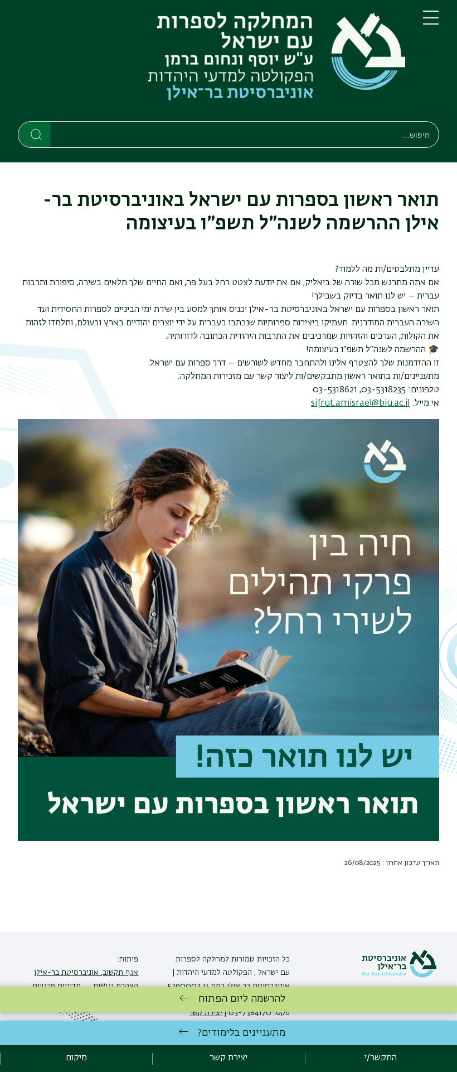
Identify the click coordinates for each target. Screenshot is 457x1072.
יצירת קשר (228, 1058)
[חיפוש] (34, 134)
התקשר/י (380, 1058)
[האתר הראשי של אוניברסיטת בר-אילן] (399, 975)
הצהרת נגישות (114, 986)
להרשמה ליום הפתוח (241, 999)
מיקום (76, 1058)
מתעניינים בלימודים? (241, 1033)
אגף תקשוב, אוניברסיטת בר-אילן (86, 973)
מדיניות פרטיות (56, 986)
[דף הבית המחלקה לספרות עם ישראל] (211, 62)
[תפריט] (431, 22)
